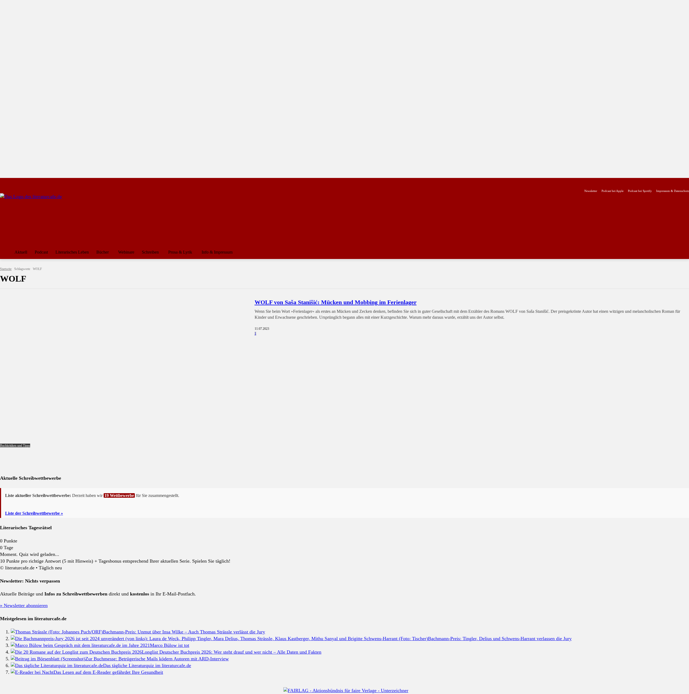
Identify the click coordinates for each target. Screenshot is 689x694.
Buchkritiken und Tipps (15, 445)
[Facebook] (3, 182)
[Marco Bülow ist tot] (80, 645)
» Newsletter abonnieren (24, 605)
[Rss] (63, 182)
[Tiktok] (29, 182)
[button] (682, 252)
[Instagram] (12, 182)
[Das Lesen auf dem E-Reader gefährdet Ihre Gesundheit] (32, 672)
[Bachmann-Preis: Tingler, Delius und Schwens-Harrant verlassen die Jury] (219, 638)
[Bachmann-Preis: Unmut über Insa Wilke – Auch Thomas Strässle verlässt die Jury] (57, 632)
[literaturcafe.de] (39, 217)
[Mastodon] (54, 182)
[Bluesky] (46, 182)
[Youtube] (20, 182)
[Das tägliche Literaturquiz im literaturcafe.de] (57, 665)
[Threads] (37, 182)
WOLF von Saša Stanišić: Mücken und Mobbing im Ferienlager (336, 302)
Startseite (6, 269)
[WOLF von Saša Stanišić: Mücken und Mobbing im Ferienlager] (124, 373)
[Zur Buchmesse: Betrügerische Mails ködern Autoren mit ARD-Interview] (48, 658)
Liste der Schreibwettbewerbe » (34, 513)
